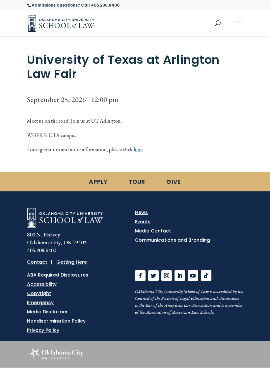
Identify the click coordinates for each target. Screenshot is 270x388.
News (141, 212)
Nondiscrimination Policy (56, 321)
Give (173, 182)
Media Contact (153, 231)
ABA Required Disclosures (57, 275)
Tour (136, 182)
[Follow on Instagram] (166, 275)
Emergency (40, 302)
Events (142, 221)
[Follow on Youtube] (193, 275)
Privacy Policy (43, 330)
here (138, 149)
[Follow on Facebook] (140, 275)
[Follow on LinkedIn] (180, 275)
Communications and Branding (172, 240)
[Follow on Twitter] (153, 275)
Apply (98, 182)
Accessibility (42, 284)
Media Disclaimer (47, 311)
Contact (37, 262)
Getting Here (71, 262)
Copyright (39, 293)
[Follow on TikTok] (206, 275)
